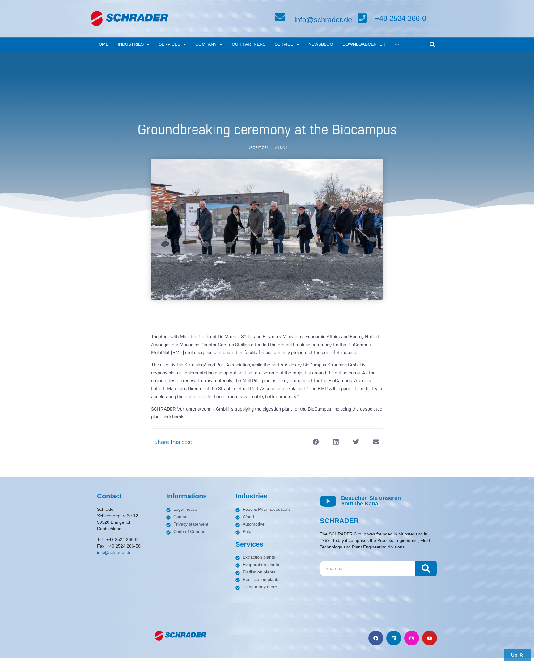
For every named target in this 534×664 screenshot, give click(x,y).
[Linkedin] (393, 638)
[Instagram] (411, 638)
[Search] (426, 568)
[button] (432, 44)
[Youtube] (429, 638)
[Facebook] (375, 638)
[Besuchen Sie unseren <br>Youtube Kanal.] (328, 501)
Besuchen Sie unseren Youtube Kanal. (371, 501)
